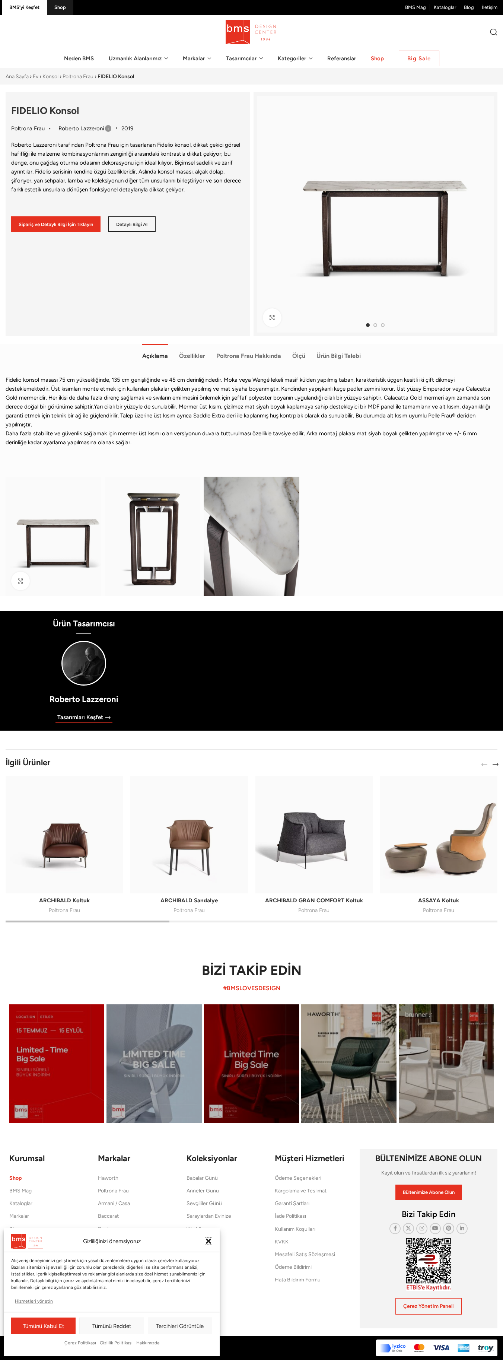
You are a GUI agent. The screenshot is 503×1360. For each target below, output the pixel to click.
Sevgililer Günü (204, 1203)
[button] (208, 1241)
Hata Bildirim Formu (298, 1280)
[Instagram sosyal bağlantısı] (421, 1228)
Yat (190, 1267)
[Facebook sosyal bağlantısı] (395, 1228)
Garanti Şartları (292, 1203)
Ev (35, 76)
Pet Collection (203, 1242)
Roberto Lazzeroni (84, 699)
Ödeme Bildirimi (293, 1267)
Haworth (108, 1178)
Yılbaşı (194, 1254)
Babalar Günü (202, 1178)
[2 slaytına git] (375, 325)
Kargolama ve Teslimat (301, 1191)
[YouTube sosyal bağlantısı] (435, 1228)
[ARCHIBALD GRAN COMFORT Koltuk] (314, 834)
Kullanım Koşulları (295, 1229)
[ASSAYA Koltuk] (438, 834)
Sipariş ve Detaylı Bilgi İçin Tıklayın (56, 224)
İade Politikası (290, 1216)
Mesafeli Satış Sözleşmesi (305, 1254)
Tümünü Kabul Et (43, 1326)
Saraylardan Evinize (209, 1216)
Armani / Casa (114, 1203)
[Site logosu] (252, 31)
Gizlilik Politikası (116, 1342)
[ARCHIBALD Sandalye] (189, 834)
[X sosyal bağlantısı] (408, 1228)
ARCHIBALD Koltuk (64, 900)
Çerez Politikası (80, 1342)
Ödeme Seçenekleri (298, 1178)
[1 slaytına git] (368, 325)
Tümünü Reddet (111, 1326)
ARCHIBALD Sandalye (189, 900)
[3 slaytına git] (383, 325)
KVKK (282, 1242)
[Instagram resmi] (56, 1063)
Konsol (50, 76)
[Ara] (493, 32)
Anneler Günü (203, 1191)
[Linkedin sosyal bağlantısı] (462, 1228)
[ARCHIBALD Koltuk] (64, 834)
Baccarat (108, 1216)
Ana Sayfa (17, 76)
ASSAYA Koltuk (438, 900)
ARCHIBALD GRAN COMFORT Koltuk (314, 900)
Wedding (197, 1229)
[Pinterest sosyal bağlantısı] (448, 1228)
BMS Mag (20, 1191)
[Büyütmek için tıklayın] (272, 317)
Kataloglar (20, 1203)
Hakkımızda (147, 1342)
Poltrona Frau (78, 76)
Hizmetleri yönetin (34, 1301)
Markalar (19, 1216)
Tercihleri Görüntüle (180, 1326)
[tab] (155, 352)
